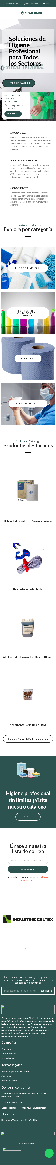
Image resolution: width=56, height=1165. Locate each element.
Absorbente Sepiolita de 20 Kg (28, 725)
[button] (14, 13)
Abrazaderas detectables (28, 589)
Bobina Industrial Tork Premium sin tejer (28, 521)
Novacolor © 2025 (28, 1143)
